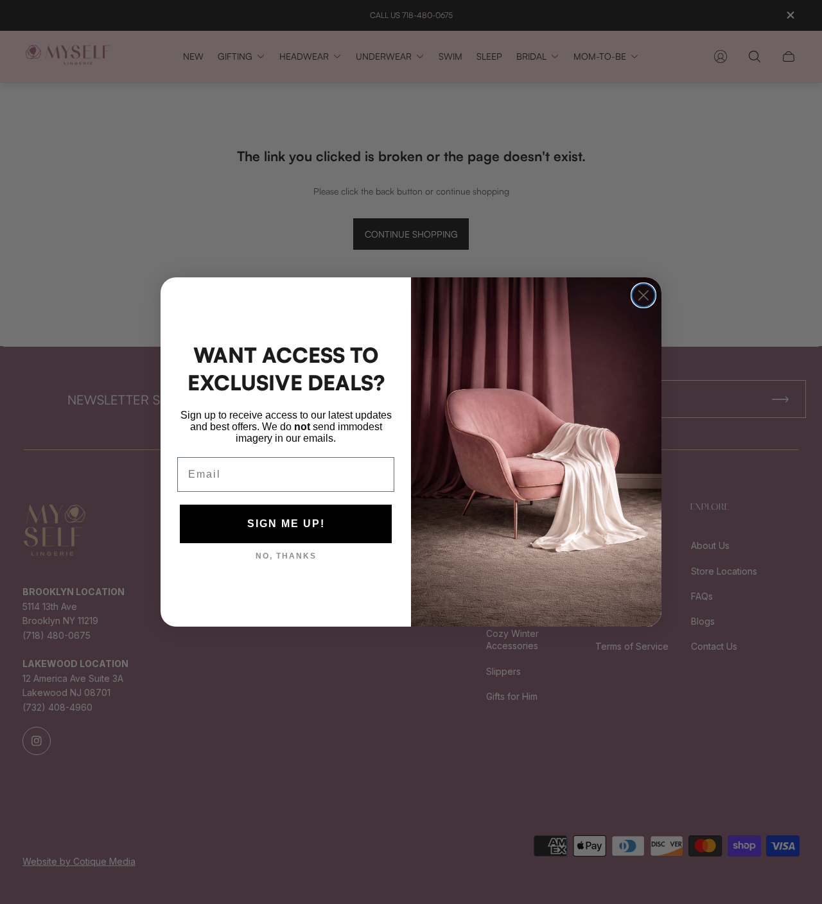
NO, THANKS (286, 556)
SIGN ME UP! (286, 523)
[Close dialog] (643, 295)
